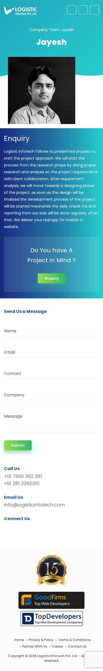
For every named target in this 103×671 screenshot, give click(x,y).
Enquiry (52, 278)
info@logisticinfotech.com (34, 504)
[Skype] (40, 528)
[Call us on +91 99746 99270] (83, 9)
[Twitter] (15, 528)
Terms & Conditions (74, 640)
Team (54, 29)
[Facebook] (9, 528)
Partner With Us (34, 646)
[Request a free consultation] (71, 9)
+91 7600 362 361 (23, 476)
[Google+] (24, 528)
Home (19, 640)
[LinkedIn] (33, 528)
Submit (18, 445)
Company (38, 29)
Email (9, 352)
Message (13, 416)
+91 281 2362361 (22, 483)
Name (10, 331)
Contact (12, 374)
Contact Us (77, 646)
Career (57, 646)
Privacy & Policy (41, 640)
